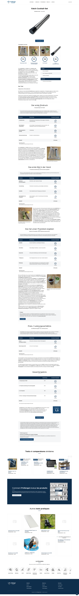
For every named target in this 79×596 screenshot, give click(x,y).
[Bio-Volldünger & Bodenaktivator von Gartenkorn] (64, 537)
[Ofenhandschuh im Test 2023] (14, 528)
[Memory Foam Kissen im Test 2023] (64, 528)
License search (44, 586)
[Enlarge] (27, 47)
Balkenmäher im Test (45, 530)
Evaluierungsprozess (42, 316)
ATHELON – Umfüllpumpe (30, 552)
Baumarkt (35, 459)
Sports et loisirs (46, 573)
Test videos (60, 586)
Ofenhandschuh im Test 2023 (13, 530)
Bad (21, 459)
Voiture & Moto (10, 573)
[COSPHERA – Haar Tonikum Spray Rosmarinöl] (25, 459)
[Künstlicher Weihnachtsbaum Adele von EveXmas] (38, 459)
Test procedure (44, 588)
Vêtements (16, 573)
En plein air (59, 573)
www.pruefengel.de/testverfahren (36, 412)
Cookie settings (29, 588)
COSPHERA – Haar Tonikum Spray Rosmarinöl (24, 463)
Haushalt (48, 459)
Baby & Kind (10, 459)
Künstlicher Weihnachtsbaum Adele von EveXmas (38, 463)
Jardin (23, 573)
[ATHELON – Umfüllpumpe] (31, 543)
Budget (53, 573)
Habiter (41, 573)
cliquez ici (44, 492)
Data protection (29, 586)
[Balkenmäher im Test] (47, 521)
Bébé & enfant (28, 573)
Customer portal (60, 588)
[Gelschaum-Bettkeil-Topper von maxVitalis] (31, 521)
